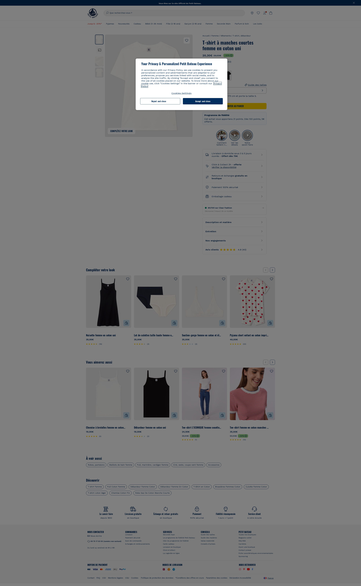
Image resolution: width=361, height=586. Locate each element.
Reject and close (158, 101)
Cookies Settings (181, 93)
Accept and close (202, 101)
